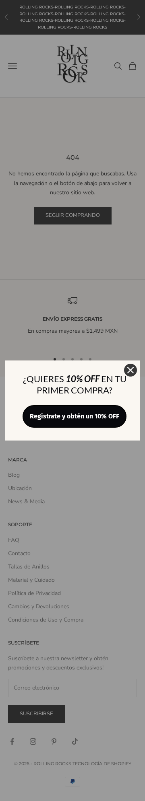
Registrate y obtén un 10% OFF (74, 416)
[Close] (130, 370)
